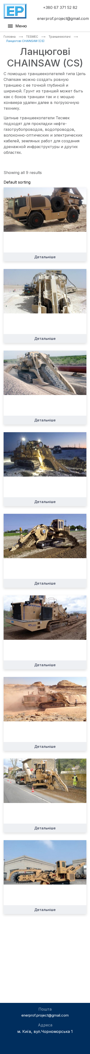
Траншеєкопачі (59, 36)
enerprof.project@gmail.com (63, 18)
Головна (10, 36)
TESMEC (32, 36)
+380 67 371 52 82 (60, 7)
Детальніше (45, 257)
